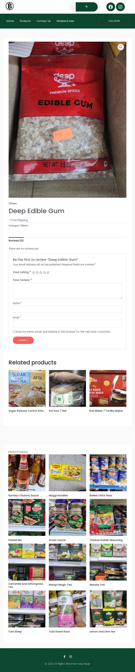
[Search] (87, 7)
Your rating (22, 272)
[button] (121, 47)
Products (25, 21)
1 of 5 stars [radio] (33, 272)
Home (10, 21)
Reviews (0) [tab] (16, 240)
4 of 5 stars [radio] (44, 272)
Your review (22, 280)
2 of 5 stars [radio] (37, 272)
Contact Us (44, 21)
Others (13, 203)
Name (17, 303)
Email (17, 317)
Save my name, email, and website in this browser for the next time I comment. (63, 331)
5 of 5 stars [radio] (48, 272)
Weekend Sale (65, 21)
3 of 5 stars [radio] (40, 272)
